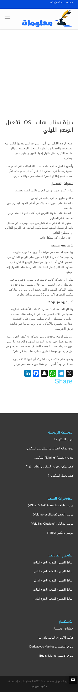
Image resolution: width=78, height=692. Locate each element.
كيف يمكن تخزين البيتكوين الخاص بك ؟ (49, 466)
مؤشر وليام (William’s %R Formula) (50, 505)
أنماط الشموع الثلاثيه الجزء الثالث (53, 562)
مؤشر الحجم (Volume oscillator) (53, 514)
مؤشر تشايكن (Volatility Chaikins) (52, 523)
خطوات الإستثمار (63, 628)
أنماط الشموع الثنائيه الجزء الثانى (53, 598)
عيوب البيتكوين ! (63, 439)
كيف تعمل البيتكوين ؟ (60, 475)
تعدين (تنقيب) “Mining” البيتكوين (53, 457)
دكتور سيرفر (39, 686)
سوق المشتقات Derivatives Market (51, 646)
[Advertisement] (39, 70)
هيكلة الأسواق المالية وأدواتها (55, 637)
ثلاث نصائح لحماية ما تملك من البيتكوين (49, 448)
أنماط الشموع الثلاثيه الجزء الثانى (53, 571)
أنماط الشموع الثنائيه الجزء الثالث (53, 589)
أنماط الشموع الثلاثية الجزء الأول (53, 580)
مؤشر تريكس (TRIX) (60, 532)
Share (64, 381)
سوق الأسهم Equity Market (56, 655)
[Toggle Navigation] (7, 19)
